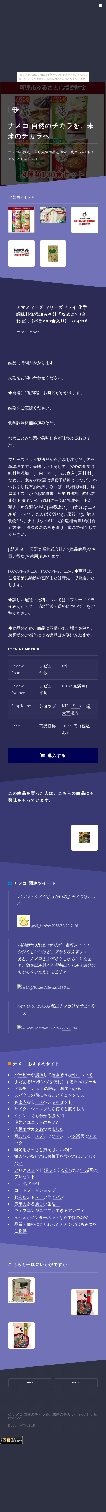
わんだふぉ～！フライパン (39, 1196)
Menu (99, 5)
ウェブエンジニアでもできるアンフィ (49, 1210)
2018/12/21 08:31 (57, 987)
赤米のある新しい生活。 (37, 1203)
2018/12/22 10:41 (66, 1027)
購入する (57, 755)
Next (76, 1382)
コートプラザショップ (35, 1190)
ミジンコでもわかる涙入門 (39, 1115)
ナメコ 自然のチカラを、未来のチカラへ (45, 1414)
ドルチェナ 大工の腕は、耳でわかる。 (49, 1088)
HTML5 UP (27, 1425)
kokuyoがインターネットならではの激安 (51, 1217)
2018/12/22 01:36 (65, 925)
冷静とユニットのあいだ (37, 1122)
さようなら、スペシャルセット (43, 1101)
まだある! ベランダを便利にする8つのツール (55, 1081)
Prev (30, 1382)
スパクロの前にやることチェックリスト (51, 1095)
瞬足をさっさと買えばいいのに (43, 1149)
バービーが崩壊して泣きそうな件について (53, 1074)
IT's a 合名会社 (27, 1183)
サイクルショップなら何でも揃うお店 (49, 1108)
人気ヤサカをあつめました (39, 1128)
